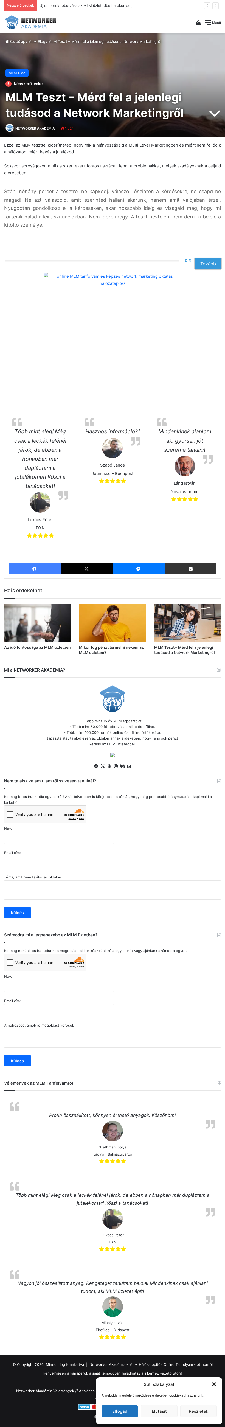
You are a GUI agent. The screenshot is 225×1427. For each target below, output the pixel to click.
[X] (102, 766)
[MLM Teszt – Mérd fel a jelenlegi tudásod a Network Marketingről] (187, 623)
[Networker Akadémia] (30, 22)
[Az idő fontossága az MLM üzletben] (37, 623)
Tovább (208, 263)
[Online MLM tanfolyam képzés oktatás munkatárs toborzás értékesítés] (112, 756)
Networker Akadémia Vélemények (45, 1391)
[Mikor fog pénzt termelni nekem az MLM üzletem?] (112, 623)
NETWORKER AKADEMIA (35, 128)
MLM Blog (36, 41)
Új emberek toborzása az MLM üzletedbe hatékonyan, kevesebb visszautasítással (110, 5)
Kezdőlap (17, 41)
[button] (214, 1384)
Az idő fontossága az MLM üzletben (37, 647)
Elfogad (119, 1411)
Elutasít (159, 1411)
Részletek (198, 1411)
